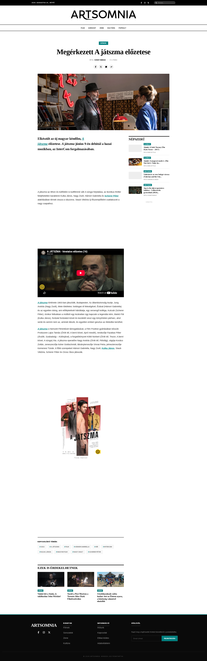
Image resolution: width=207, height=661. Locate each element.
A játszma (43, 302)
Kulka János (108, 348)
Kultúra (111, 28)
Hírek (103, 43)
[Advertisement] (81, 171)
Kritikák (147, 171)
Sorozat (92, 28)
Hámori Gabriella (82, 547)
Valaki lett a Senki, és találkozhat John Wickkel (49, 595)
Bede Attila (151, 152)
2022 (43, 547)
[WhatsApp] (106, 67)
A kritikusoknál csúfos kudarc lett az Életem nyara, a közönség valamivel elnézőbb (110, 597)
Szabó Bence (152, 195)
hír (97, 547)
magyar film (62, 552)
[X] (101, 67)
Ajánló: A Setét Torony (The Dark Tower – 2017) (154, 148)
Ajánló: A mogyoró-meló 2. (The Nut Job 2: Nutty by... (156, 162)
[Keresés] (156, 3)
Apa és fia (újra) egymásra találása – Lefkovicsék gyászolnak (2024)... (154, 190)
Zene (102, 28)
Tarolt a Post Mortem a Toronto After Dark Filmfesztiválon (77, 596)
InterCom (108, 547)
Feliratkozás (169, 638)
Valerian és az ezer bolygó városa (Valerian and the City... (156, 175)
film (67, 547)
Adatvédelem (103, 643)
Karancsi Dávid (152, 179)
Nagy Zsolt (78, 552)
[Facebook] (95, 67)
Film (83, 28)
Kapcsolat (102, 633)
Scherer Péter (112, 196)
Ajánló (147, 144)
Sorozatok (68, 633)
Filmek (66, 627)
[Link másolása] (111, 67)
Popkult (122, 28)
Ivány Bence (100, 60)
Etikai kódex (103, 638)
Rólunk (100, 627)
